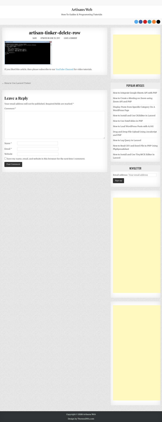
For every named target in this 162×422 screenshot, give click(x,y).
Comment (10, 108)
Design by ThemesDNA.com (81, 419)
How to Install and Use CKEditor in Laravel (134, 115)
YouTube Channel (64, 69)
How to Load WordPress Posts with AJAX (133, 126)
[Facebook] (141, 22)
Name (8, 143)
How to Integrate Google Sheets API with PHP (135, 93)
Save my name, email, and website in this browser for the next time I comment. (46, 159)
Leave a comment (70, 38)
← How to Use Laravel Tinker (16, 83)
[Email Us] (149, 22)
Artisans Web (81, 9)
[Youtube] (145, 22)
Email (8, 149)
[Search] (158, 22)
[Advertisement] (136, 54)
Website (8, 154)
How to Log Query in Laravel (127, 140)
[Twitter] (136, 22)
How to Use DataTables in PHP (128, 121)
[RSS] (154, 22)
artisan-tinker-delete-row (55, 32)
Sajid (35, 38)
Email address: (120, 175)
